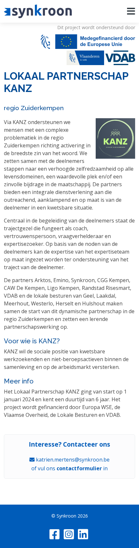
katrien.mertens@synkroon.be (72, 459)
